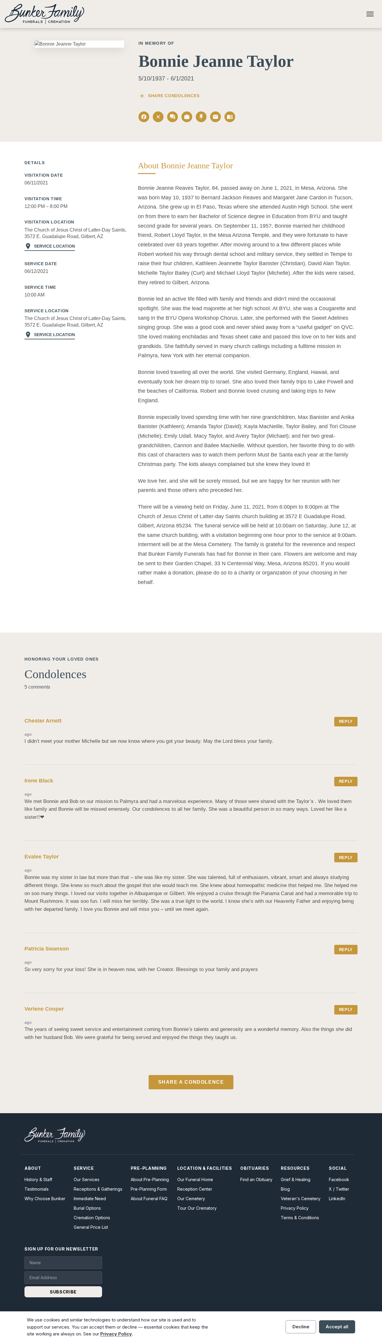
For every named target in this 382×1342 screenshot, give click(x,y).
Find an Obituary (256, 1179)
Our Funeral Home (195, 1179)
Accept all (337, 1326)
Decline (300, 1326)
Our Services (86, 1179)
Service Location (49, 246)
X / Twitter (339, 1189)
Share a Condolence (191, 1082)
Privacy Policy (295, 1208)
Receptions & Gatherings (98, 1189)
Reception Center (194, 1189)
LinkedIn (337, 1198)
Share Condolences (168, 96)
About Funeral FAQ (149, 1198)
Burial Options (87, 1208)
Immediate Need (90, 1198)
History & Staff (38, 1179)
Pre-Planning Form (149, 1189)
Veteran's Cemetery (301, 1198)
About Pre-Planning (150, 1179)
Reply (346, 721)
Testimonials (36, 1189)
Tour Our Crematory (197, 1208)
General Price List (91, 1227)
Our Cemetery (191, 1198)
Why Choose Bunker (44, 1198)
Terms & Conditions (300, 1217)
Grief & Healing (295, 1179)
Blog (285, 1189)
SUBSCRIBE (63, 1291)
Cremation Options (92, 1217)
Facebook (339, 1179)
